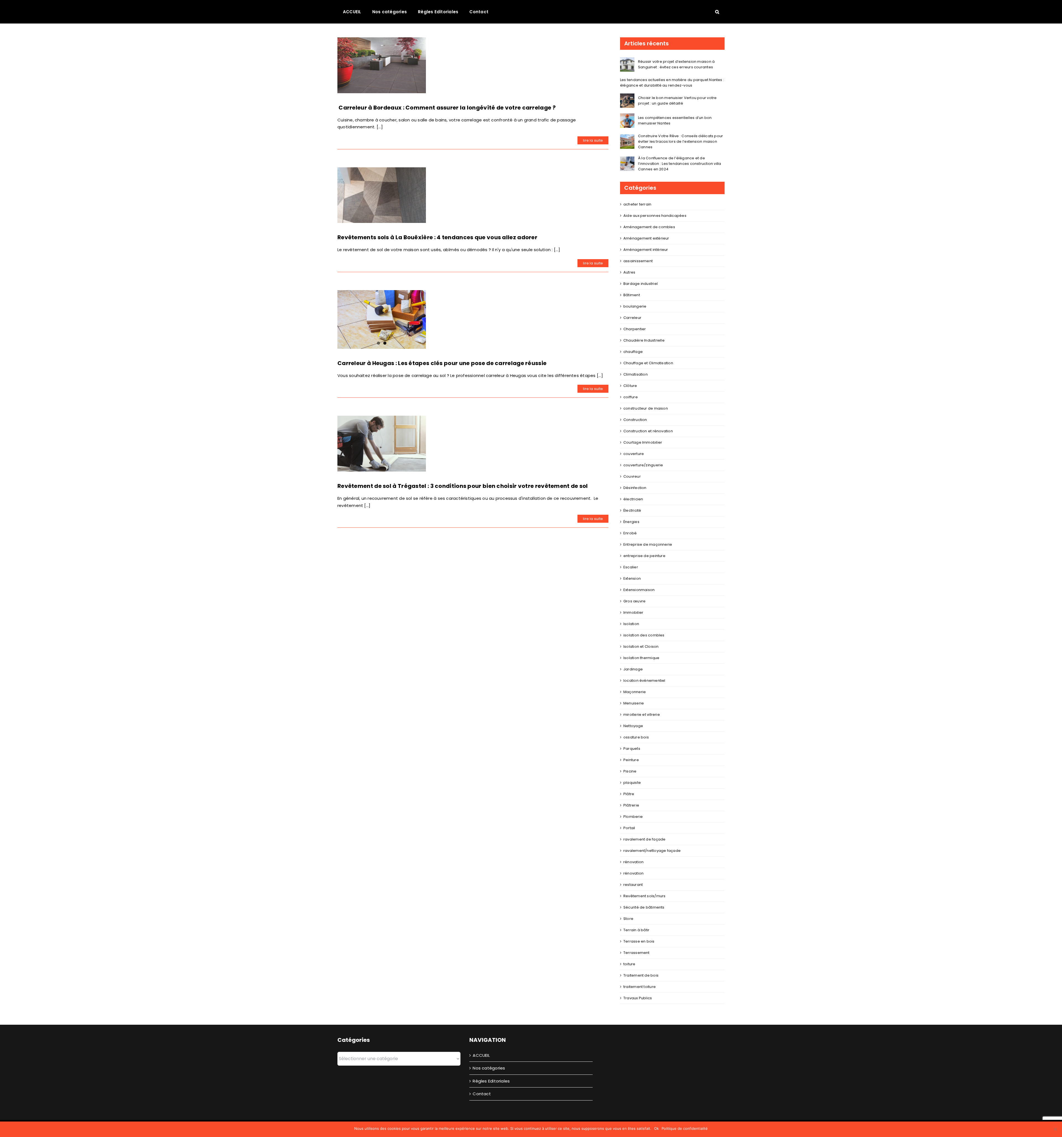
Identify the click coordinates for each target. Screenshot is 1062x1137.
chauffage (633, 351)
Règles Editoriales (491, 1081)
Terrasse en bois (639, 941)
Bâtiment (631, 295)
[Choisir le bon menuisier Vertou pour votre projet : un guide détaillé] (627, 97)
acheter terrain (637, 204)
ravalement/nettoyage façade (652, 850)
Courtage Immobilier (642, 442)
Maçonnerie (634, 691)
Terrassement (636, 952)
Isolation (631, 623)
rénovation (633, 862)
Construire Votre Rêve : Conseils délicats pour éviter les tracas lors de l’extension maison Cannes (680, 141)
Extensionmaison (639, 589)
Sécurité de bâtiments (644, 907)
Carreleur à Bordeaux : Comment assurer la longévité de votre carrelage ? (446, 107)
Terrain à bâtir (636, 930)
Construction (635, 419)
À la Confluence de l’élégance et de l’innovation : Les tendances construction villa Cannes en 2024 (679, 163)
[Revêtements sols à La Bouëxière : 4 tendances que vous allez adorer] (381, 195)
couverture (633, 453)
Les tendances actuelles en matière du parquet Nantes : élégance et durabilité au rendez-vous (672, 82)
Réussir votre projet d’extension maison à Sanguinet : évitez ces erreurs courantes (676, 64)
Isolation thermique (641, 657)
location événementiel (644, 680)
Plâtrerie (631, 805)
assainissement (638, 261)
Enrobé (630, 533)
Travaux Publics (637, 998)
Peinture (631, 760)
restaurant (633, 884)
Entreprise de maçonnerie (647, 544)
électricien (633, 499)
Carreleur (632, 317)
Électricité (632, 510)
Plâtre (628, 794)
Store (628, 918)
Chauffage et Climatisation (648, 363)
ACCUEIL (481, 1055)
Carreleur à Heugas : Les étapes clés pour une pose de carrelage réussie (441, 360)
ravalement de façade (644, 839)
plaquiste (632, 782)
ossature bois (636, 737)
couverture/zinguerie (643, 465)
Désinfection (635, 487)
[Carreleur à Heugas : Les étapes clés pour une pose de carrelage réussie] (381, 318)
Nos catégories (489, 1068)
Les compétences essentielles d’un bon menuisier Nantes (675, 120)
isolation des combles (644, 635)
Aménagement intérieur (645, 249)
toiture (629, 964)
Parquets (631, 748)
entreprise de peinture (644, 555)
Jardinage (633, 669)
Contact (482, 1094)
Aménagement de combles (649, 227)
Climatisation (635, 374)
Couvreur (632, 476)
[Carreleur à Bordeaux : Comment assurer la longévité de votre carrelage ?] (381, 65)
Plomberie (633, 816)
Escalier (630, 567)
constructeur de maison (645, 408)
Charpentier (634, 329)
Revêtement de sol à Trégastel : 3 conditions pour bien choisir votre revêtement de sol (462, 483)
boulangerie (634, 306)
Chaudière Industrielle (644, 340)
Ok (656, 1128)
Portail (629, 828)
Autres (629, 272)
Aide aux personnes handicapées (654, 215)
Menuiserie (633, 703)
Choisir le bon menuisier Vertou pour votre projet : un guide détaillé (677, 100)
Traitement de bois (640, 975)
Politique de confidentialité (685, 1128)
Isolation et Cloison (641, 646)
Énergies (631, 521)
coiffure (630, 397)
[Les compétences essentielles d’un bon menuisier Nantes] (627, 116)
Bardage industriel (640, 283)
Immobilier (633, 612)
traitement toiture (639, 986)
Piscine (630, 771)
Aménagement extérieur (646, 238)
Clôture (630, 385)
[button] (717, 11)
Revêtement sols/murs (644, 896)
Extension (632, 578)
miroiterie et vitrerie (641, 714)
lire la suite (593, 140)
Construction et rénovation (648, 431)
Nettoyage (633, 725)
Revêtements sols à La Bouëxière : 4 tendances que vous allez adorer (437, 237)
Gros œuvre (634, 601)
